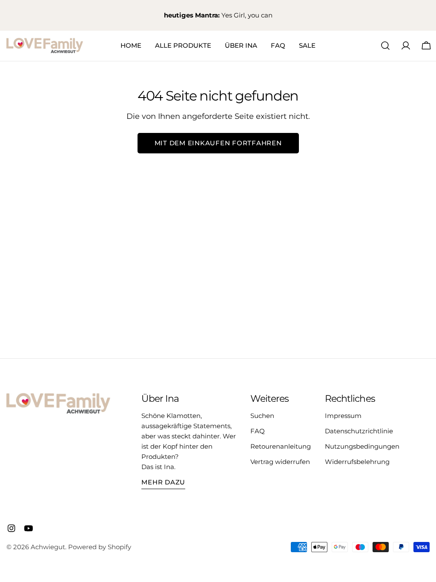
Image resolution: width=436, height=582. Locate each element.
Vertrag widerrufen (280, 462)
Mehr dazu (163, 482)
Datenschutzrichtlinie (359, 431)
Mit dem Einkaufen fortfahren (218, 143)
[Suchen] (385, 45)
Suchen (262, 416)
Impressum (343, 416)
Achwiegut (48, 547)
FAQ (257, 431)
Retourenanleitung (280, 446)
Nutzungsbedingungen (362, 446)
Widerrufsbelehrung (357, 462)
